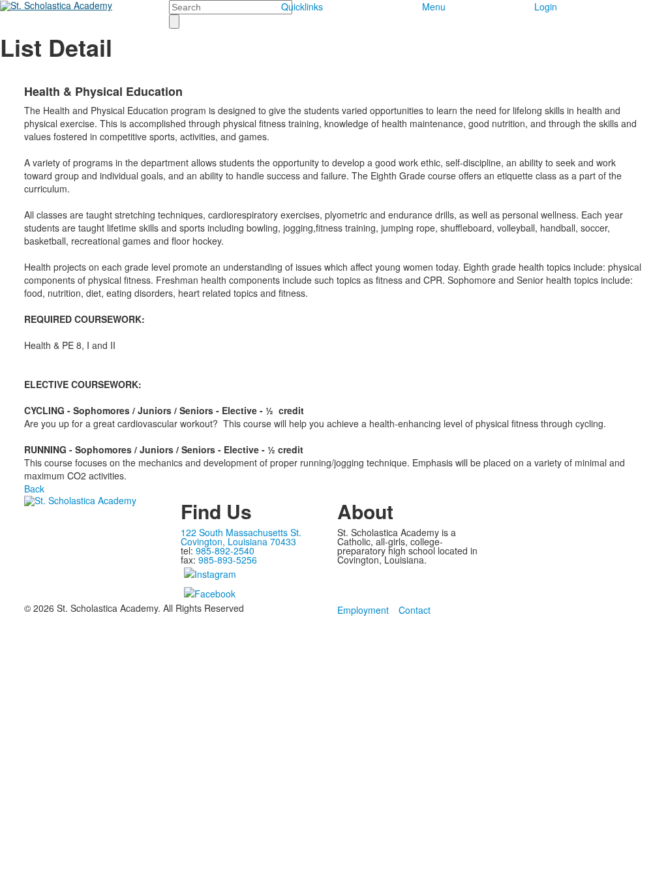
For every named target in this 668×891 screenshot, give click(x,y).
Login (545, 6)
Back (34, 488)
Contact (415, 609)
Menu (434, 6)
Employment (363, 609)
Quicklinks (302, 6)
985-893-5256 (227, 559)
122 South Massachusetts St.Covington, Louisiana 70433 (241, 537)
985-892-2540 (225, 550)
